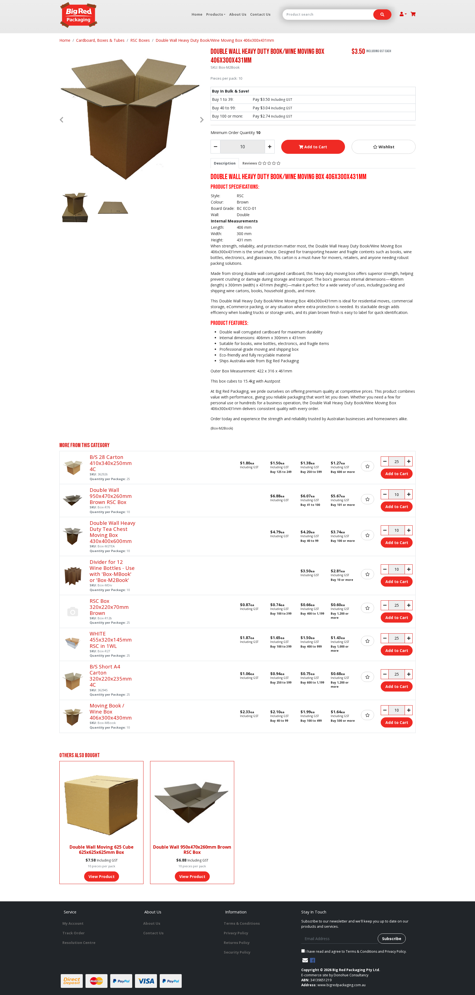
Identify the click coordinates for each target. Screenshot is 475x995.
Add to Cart (315, 146)
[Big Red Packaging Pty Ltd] (78, 15)
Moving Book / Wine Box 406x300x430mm (111, 711)
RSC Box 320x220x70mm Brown (109, 606)
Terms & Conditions (242, 923)
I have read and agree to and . (356, 951)
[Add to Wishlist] (367, 466)
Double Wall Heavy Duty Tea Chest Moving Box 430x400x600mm (112, 531)
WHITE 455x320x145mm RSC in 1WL (111, 639)
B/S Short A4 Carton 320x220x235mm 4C (111, 675)
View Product (102, 876)
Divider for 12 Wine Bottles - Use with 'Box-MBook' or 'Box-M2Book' (112, 570)
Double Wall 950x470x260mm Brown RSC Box (111, 495)
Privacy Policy (236, 932)
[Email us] (305, 960)
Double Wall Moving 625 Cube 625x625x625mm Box (102, 849)
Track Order (73, 932)
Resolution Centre (78, 942)
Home (197, 14)
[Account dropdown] (403, 14)
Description (225, 163)
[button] (384, 147)
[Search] (382, 14)
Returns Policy (237, 942)
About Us (237, 14)
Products (214, 14)
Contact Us (260, 14)
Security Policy (237, 952)
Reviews (250, 163)
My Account (73, 923)
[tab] (225, 163)
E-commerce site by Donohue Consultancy (334, 975)
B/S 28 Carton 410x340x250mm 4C (111, 462)
